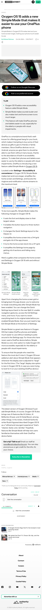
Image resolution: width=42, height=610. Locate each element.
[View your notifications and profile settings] (39, 506)
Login (38, 2)
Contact (21, 561)
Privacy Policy (21, 576)
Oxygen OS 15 (31, 166)
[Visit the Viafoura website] (36, 544)
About (21, 555)
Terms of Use (21, 571)
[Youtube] (17, 587)
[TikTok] (40, 587)
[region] (21, 518)
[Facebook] (2, 587)
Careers (21, 566)
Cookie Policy (21, 581)
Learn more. (35, 9)
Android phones (24, 476)
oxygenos (9, 467)
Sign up (37, 492)
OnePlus (3, 467)
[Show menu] (2, 2)
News (3, 465)
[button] (21, 2)
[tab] (6, 506)
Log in (32, 492)
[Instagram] (10, 587)
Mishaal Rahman (8, 39)
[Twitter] (25, 587)
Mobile (3, 12)
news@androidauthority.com (15, 444)
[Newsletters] (32, 587)
